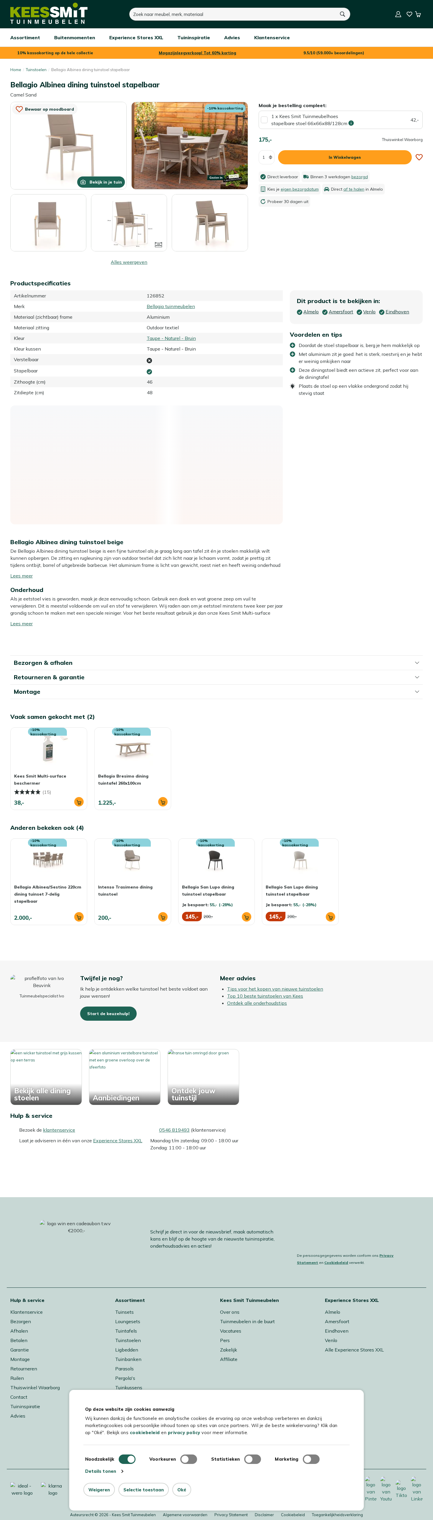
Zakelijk (228, 1350)
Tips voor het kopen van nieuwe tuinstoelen (275, 989)
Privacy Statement (231, 1514)
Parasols (124, 1369)
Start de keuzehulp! (108, 1013)
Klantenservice (26, 1312)
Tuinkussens (128, 1387)
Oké (181, 1490)
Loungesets (127, 1321)
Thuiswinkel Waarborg (35, 1387)
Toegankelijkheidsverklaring (337, 1514)
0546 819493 (174, 1130)
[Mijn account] (398, 14)
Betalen (18, 1340)
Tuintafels (126, 1331)
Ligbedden (126, 1350)
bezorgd (359, 176)
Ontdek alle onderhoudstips (257, 1003)
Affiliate (228, 1359)
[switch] (188, 1459)
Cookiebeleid (336, 1262)
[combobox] (232, 14)
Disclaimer (264, 1514)
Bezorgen (20, 1321)
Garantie (19, 1350)
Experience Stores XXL (117, 1140)
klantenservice (59, 1130)
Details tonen (100, 1471)
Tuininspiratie (25, 1406)
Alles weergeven (129, 262)
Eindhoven (336, 1331)
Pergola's (125, 1378)
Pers (225, 1340)
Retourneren (23, 1369)
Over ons (229, 1312)
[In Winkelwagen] (79, 801)
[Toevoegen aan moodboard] (419, 157)
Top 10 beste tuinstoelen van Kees (265, 996)
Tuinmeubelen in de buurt (247, 1321)
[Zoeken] (343, 14)
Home (15, 69)
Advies (17, 1416)
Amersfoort (337, 1321)
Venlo (331, 1340)
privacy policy (184, 1432)
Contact (18, 1397)
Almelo (332, 1312)
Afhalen (19, 1331)
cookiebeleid (145, 1432)
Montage (20, 1359)
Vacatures (230, 1331)
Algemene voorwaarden (185, 1514)
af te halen (353, 189)
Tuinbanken (128, 1359)
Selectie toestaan (143, 1490)
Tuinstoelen (36, 69)
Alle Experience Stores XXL (354, 1350)
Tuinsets (124, 1312)
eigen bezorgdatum (300, 189)
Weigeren (99, 1490)
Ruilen (17, 1378)
